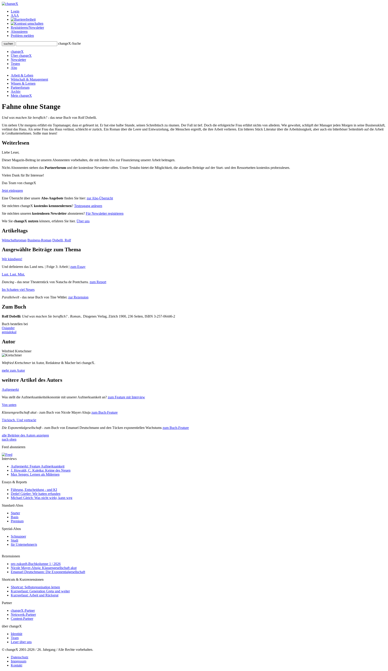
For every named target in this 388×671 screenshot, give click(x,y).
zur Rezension (78, 297)
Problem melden (22, 36)
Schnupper (18, 536)
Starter (15, 513)
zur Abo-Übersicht (100, 198)
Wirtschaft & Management (29, 79)
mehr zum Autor (13, 370)
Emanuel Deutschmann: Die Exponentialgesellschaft (48, 572)
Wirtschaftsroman (14, 240)
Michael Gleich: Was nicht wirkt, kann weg (41, 498)
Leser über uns (21, 642)
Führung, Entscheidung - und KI (34, 490)
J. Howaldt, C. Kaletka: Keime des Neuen (41, 470)
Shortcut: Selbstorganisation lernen (35, 587)
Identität (16, 634)
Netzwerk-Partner (23, 614)
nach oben (9, 439)
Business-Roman (39, 240)
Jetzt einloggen (12, 190)
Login (15, 11)
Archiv (16, 91)
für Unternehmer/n (24, 544)
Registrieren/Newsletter (27, 27)
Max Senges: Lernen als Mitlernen (35, 474)
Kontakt (16, 665)
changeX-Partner (23, 610)
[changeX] (10, 4)
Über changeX (21, 55)
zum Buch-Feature (104, 412)
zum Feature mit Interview (126, 397)
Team (15, 638)
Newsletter (18, 60)
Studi (14, 540)
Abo (14, 68)
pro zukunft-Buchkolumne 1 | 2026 (36, 564)
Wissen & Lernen (23, 83)
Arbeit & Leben (22, 75)
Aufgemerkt (10, 389)
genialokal (9, 332)
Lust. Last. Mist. (13, 274)
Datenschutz (19, 657)
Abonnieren (19, 31)
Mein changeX (21, 95)
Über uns (83, 221)
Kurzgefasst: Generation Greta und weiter (40, 591)
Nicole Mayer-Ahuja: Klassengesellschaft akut (44, 568)
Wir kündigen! (12, 259)
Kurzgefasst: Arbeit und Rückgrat (34, 595)
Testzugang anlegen (88, 206)
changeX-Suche (69, 43)
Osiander (8, 328)
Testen (15, 64)
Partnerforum (20, 87)
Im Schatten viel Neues (18, 289)
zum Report (98, 282)
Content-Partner (22, 618)
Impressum (18, 661)
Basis (14, 517)
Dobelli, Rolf (61, 240)
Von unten (9, 405)
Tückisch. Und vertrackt (19, 420)
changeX (17, 51)
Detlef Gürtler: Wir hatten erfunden (35, 494)
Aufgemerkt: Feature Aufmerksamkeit (37, 466)
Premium (17, 521)
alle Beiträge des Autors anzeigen (25, 435)
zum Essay (78, 267)
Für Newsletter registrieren (104, 213)
